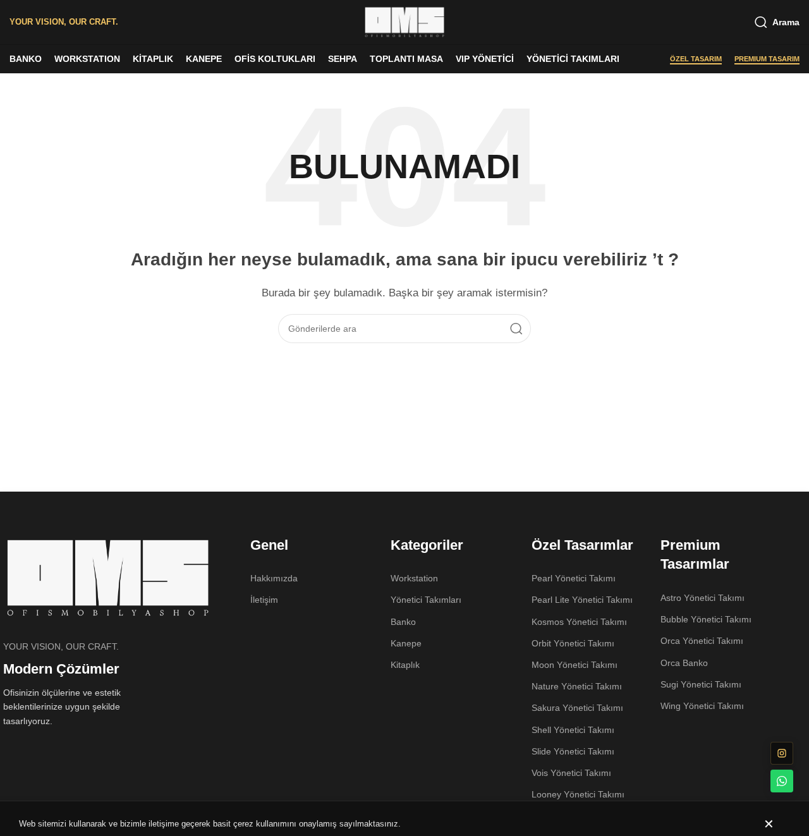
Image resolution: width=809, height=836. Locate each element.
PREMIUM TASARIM (767, 59)
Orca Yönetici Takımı (701, 641)
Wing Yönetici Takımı (702, 706)
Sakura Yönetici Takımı (577, 708)
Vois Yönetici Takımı (571, 773)
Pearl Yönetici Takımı (574, 578)
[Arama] (516, 328)
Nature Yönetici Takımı (577, 686)
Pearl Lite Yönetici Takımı (582, 600)
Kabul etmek (770, 813)
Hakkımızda (274, 578)
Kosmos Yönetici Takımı (579, 622)
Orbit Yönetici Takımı (573, 643)
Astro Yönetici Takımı (702, 598)
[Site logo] (404, 21)
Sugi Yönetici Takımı (700, 684)
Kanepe (406, 643)
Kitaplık (405, 665)
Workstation (414, 578)
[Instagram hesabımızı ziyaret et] (781, 753)
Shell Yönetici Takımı (573, 730)
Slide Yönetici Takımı (573, 751)
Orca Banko (684, 663)
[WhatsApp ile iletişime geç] (781, 781)
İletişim (264, 600)
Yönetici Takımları (426, 600)
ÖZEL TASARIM (696, 59)
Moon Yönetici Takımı (574, 665)
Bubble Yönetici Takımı (705, 619)
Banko (403, 622)
